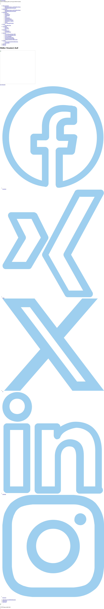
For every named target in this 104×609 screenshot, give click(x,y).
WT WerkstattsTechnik (9, 23)
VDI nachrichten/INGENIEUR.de (11, 41)
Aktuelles (4, 43)
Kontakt (3, 40)
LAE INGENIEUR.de (9, 37)
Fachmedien (4, 12)
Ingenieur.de (4, 9)
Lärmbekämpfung (8, 18)
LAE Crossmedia (8, 36)
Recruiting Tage (8, 25)
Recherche (4, 29)
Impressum (4, 601)
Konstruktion (7, 17)
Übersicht (6, 13)
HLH (6, 16)
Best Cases (7, 28)
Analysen (4, 33)
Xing (3, 297)
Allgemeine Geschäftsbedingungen (9, 599)
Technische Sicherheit (9, 19)
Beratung (6, 27)
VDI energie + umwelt (9, 21)
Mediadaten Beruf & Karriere (10, 8)
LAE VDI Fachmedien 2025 (10, 35)
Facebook (4, 189)
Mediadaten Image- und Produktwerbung (12, 6)
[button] (0, 608)
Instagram (4, 597)
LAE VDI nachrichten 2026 (10, 34)
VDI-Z (6, 22)
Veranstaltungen (8, 31)
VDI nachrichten (5, 5)
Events (3, 24)
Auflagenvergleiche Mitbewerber (11, 39)
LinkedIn (4, 494)
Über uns (4, 45)
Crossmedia (4, 26)
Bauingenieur (7, 14)
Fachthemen (7, 30)
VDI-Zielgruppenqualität (9, 38)
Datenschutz (4, 600)
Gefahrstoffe (7, 15)
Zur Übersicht (2, 84)
